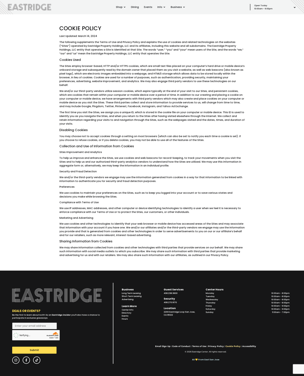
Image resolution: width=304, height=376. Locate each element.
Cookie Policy (233, 346)
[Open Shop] (124, 7)
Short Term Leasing (132, 296)
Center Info (127, 309)
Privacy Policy (131, 42)
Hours (125, 319)
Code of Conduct (181, 346)
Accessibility (249, 346)
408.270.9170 (170, 302)
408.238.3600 (170, 293)
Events (125, 315)
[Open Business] (184, 7)
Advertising (127, 299)
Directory (126, 312)
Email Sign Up (162, 346)
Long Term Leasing (131, 293)
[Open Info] (164, 7)
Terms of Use (108, 42)
